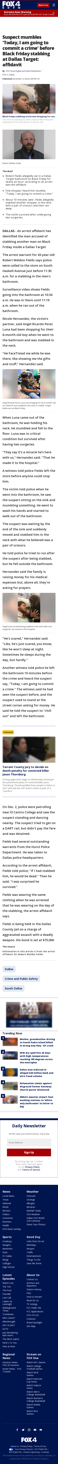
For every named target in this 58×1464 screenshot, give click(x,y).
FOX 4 (5, 74)
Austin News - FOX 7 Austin (11, 1370)
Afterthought (8, 1321)
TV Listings (32, 1304)
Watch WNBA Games (33, 1406)
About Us (33, 1275)
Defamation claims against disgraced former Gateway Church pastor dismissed (36, 1086)
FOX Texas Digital (13, 71)
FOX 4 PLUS (33, 1315)
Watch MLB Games (32, 1374)
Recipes (30, 1248)
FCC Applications (35, 1311)
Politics (6, 1214)
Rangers (6, 1244)
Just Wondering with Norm (10, 1334)
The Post (7, 1290)
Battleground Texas (9, 1309)
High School (8, 1267)
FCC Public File (34, 1307)
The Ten (6, 1286)
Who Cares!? (8, 1317)
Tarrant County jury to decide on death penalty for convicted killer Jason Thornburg (25, 770)
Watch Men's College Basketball (36, 1393)
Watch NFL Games (36, 1362)
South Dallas (13, 988)
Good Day (33, 1237)
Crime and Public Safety (21, 979)
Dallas (12, 74)
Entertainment (34, 1256)
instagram (29, 1429)
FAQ (29, 1293)
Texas (5, 1199)
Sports (7, 1237)
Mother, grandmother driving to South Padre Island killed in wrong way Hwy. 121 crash (37, 1042)
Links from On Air (35, 1241)
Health (5, 1225)
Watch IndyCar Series (34, 1387)
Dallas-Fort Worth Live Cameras (36, 1219)
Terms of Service (31, 1169)
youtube (34, 1429)
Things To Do (33, 1259)
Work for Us (33, 1300)
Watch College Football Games (35, 1367)
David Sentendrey (33, 71)
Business (6, 1221)
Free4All (6, 1294)
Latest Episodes (8, 1276)
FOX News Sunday (11, 1229)
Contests (31, 1318)
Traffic (30, 1252)
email (40, 1429)
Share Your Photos (36, 1224)
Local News (8, 1195)
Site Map (31, 1326)
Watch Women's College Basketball (36, 1399)
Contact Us (32, 1279)
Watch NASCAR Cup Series (34, 1380)
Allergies (31, 1203)
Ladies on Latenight (7, 1303)
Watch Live (43, 5)
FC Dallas (7, 1256)
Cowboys (7, 1241)
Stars (5, 1252)
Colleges (6, 1263)
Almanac (31, 1206)
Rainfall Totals (34, 1210)
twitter (23, 1429)
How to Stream (34, 1296)
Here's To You (9, 1342)
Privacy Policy (32, 1166)
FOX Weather (33, 1214)
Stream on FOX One (34, 1356)
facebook (17, 1429)
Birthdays (31, 1244)
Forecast (31, 1195)
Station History (34, 1289)
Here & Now (8, 1346)
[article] (29, 749)
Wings (5, 1259)
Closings (31, 1199)
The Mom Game (10, 1339)
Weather (33, 1191)
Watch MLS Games (32, 1412)
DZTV (5, 1328)
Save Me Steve (34, 1263)
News (6, 1191)
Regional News (8, 1356)
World (5, 1206)
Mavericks (7, 1248)
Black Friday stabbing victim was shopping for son (28, 116)
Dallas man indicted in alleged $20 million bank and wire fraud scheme (36, 1073)
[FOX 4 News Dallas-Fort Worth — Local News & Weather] (11, 5)
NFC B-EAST (8, 1325)
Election (6, 1210)
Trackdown (8, 1314)
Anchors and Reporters (33, 1284)
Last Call (6, 1297)
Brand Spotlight (34, 1322)
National (6, 1203)
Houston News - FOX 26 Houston (10, 1364)
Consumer (7, 1218)
